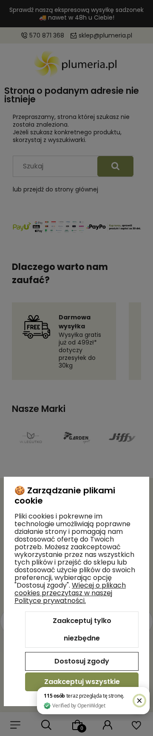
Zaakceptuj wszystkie (82, 682)
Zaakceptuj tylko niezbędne (82, 629)
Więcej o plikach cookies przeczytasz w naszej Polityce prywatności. (70, 593)
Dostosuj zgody (81, 661)
